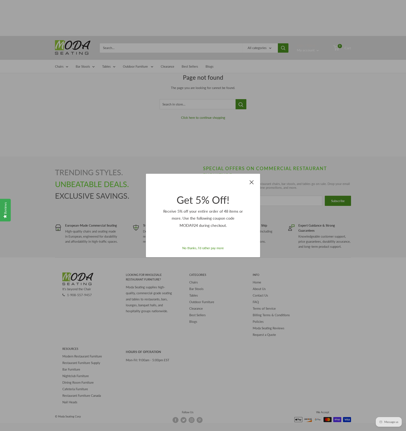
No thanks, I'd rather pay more (203, 248)
